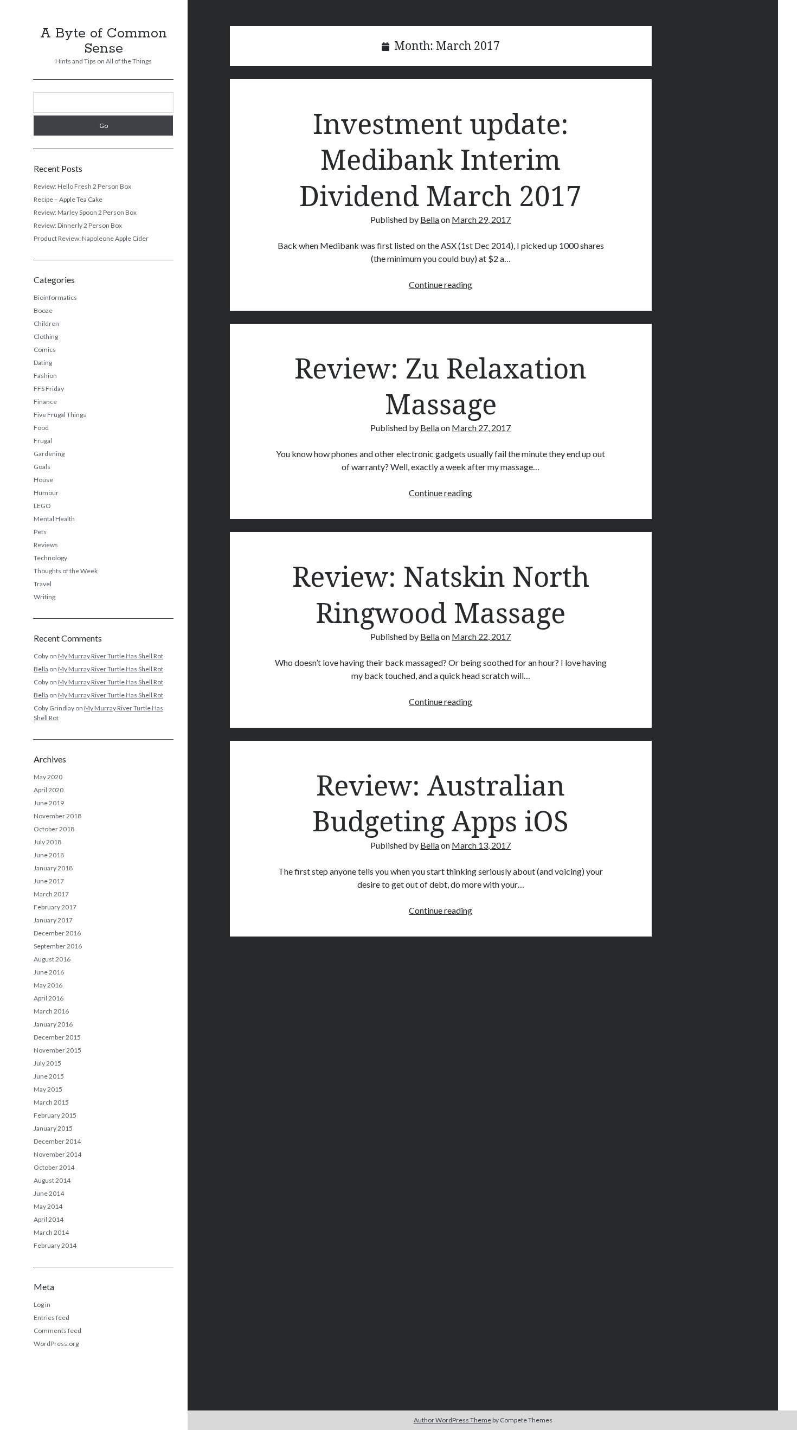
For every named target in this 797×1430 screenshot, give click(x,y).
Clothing (46, 336)
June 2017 (49, 881)
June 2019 (49, 803)
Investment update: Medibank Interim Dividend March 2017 (440, 159)
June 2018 (49, 855)
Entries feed (51, 1317)
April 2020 (48, 790)
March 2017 (51, 894)
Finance (45, 401)
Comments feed (57, 1330)
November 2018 (57, 816)
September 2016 (58, 946)
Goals (42, 467)
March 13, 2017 (481, 845)
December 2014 (57, 1141)
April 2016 (48, 998)
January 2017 (53, 920)
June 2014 (49, 1193)
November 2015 (57, 1050)
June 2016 (49, 972)
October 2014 (54, 1167)
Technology (50, 558)
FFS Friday (49, 388)
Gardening (49, 454)
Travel (43, 584)
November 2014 (57, 1154)
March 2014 (51, 1232)
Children (46, 323)
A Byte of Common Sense (103, 41)
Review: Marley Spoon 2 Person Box (85, 212)
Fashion (45, 375)
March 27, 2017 (481, 427)
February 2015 (55, 1115)
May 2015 (48, 1089)
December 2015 (57, 1037)
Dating (43, 362)
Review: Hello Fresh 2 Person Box (82, 186)
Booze (43, 310)
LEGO (42, 506)
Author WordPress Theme (452, 1420)
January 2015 (53, 1128)
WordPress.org (56, 1343)
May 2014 (48, 1206)
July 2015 (47, 1063)
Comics (45, 349)
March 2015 (51, 1102)
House (43, 480)
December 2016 (57, 933)
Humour (46, 493)
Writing (44, 597)
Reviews (46, 545)
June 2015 (49, 1076)
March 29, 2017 (481, 219)
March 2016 (51, 1011)
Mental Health (54, 519)
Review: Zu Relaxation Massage (440, 385)
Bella (41, 669)
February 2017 (55, 907)
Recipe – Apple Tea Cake (68, 199)
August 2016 (52, 959)
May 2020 (48, 777)
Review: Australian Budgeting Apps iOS (440, 802)
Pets (40, 532)
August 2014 (52, 1180)
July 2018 (47, 842)
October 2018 (54, 829)
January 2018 (53, 868)
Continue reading (440, 284)
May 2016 (48, 985)
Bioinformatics (55, 297)
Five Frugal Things (60, 415)
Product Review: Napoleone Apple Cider (91, 238)
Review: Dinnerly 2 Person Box (78, 225)
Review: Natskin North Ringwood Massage (440, 594)
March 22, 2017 (481, 636)
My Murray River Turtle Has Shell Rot (110, 656)
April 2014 (48, 1219)
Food (41, 428)
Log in (42, 1304)
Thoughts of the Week (66, 571)
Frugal (43, 441)
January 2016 (53, 1024)
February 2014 (55, 1245)
